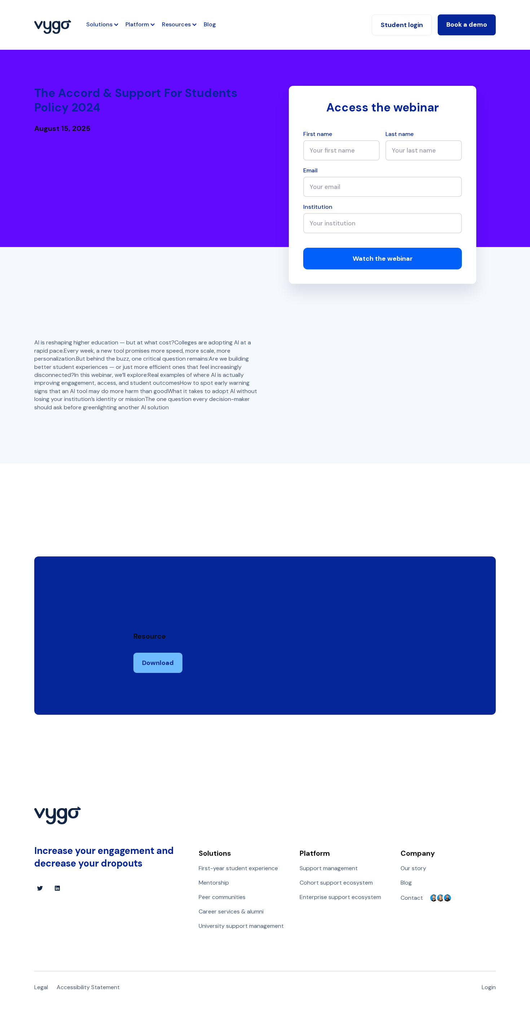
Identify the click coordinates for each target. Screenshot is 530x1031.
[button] (99, 24)
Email (310, 170)
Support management (329, 868)
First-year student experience (238, 868)
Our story (413, 868)
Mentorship (214, 882)
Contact (412, 898)
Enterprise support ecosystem (340, 897)
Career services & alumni (231, 911)
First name (317, 134)
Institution (317, 207)
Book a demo (466, 24)
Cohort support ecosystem (336, 882)
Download (158, 662)
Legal (41, 987)
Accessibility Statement (88, 987)
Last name (399, 134)
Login (489, 987)
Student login (402, 25)
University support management (241, 926)
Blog (210, 24)
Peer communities (222, 897)
